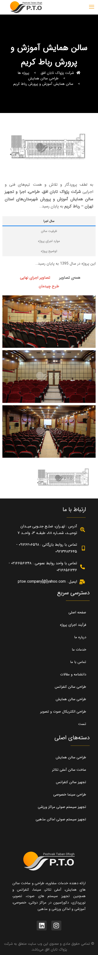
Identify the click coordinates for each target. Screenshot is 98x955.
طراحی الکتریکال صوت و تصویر (63, 711)
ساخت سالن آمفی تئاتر (69, 770)
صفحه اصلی (77, 612)
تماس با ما (78, 662)
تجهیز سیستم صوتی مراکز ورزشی (62, 807)
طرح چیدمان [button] (49, 286)
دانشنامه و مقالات (73, 674)
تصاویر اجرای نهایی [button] (35, 278)
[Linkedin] (42, 926)
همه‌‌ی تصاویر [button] (69, 278)
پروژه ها (23, 73)
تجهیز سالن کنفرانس (71, 782)
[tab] (49, 221)
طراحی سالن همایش (43, 78)
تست (82, 724)
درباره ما (80, 637)
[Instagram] (56, 926)
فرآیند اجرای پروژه (73, 625)
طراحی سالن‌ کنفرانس (70, 687)
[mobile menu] (92, 7)
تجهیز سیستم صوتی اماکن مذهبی (61, 819)
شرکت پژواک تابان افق (57, 73)
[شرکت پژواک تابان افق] (26, 7)
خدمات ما (79, 649)
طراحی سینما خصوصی (69, 794)
